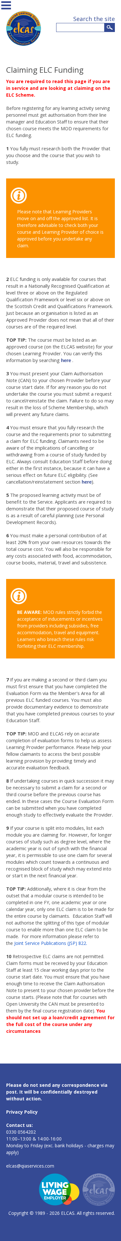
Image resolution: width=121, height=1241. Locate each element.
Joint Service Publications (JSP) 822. (50, 943)
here (66, 360)
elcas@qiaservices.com (30, 1166)
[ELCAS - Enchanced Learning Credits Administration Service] (23, 44)
